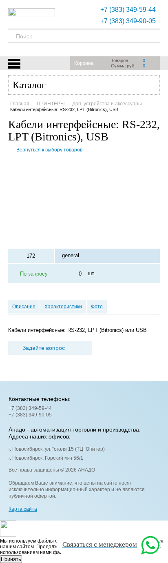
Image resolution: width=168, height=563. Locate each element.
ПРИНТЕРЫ (51, 104)
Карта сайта (23, 509)
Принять (11, 559)
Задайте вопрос (43, 348)
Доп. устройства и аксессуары (107, 104)
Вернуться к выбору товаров (49, 150)
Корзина (84, 63)
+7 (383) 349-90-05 (128, 21)
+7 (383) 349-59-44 (128, 9)
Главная (19, 104)
